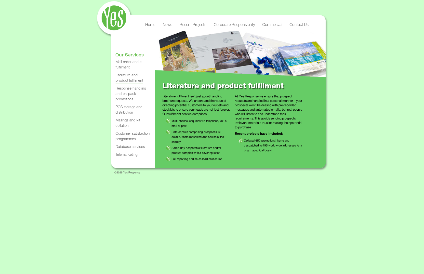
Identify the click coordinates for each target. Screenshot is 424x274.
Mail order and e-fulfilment (129, 64)
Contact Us (299, 24)
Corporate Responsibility (234, 24)
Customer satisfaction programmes (133, 136)
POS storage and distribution (129, 109)
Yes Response (113, 19)
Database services (130, 146)
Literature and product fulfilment (129, 78)
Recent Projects (193, 24)
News (167, 24)
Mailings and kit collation (128, 123)
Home (150, 24)
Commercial (272, 24)
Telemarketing (126, 154)
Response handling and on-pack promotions (131, 93)
